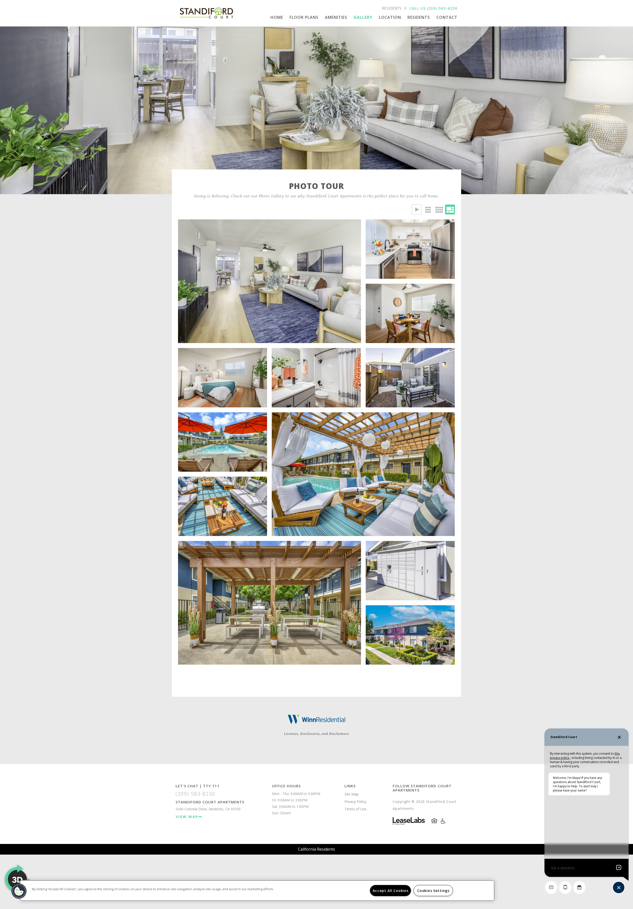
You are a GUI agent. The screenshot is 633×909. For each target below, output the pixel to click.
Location (390, 17)
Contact (446, 17)
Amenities (336, 17)
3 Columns (428, 209)
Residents (392, 8)
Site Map (351, 794)
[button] (19, 891)
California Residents (316, 849)
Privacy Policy (355, 801)
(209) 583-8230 (442, 8)
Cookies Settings (433, 890)
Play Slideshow (417, 209)
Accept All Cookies (390, 890)
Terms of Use (355, 809)
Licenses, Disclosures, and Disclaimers (316, 733)
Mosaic (450, 209)
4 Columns (439, 209)
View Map (187, 816)
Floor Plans (304, 17)
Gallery (363, 17)
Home (277, 17)
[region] (257, 890)
